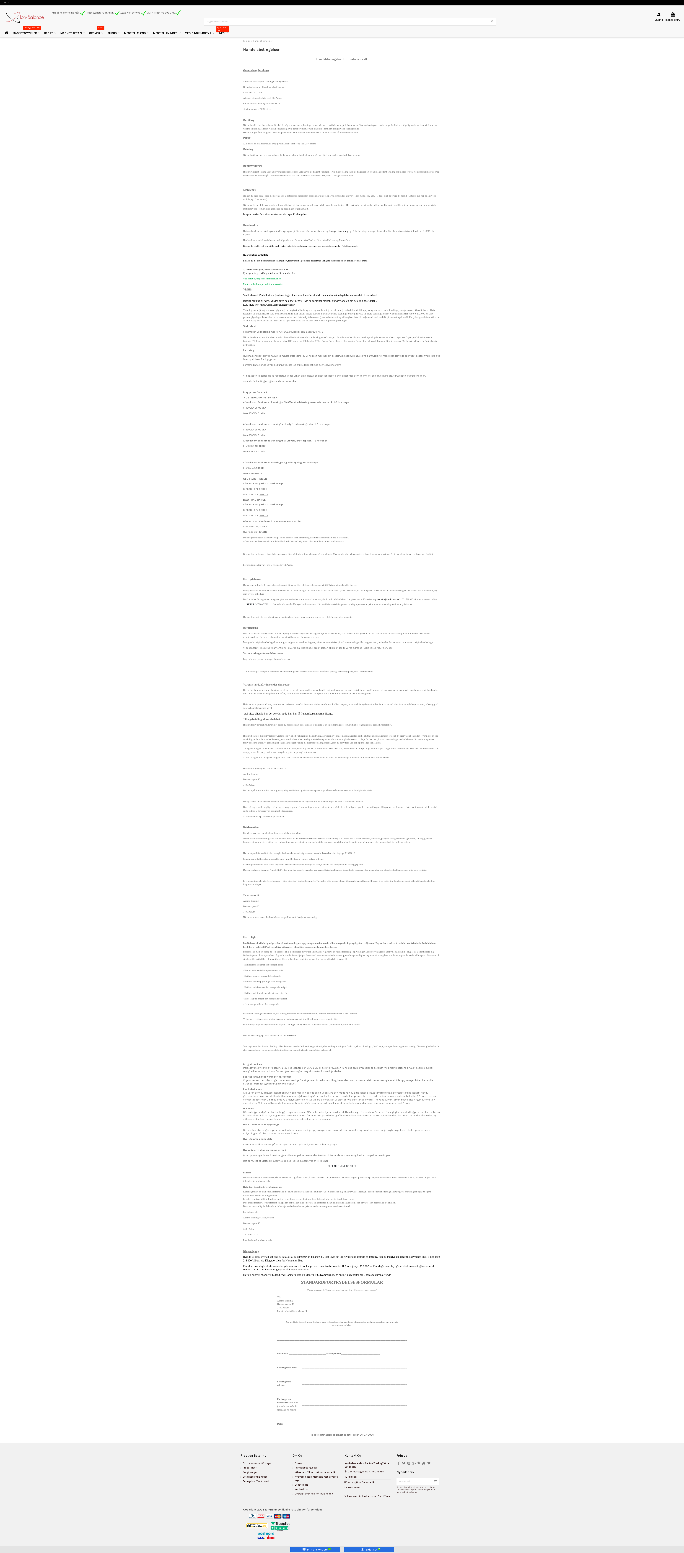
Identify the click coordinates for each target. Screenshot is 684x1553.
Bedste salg (301, 1484)
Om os (298, 1463)
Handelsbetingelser (306, 1467)
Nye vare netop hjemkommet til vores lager (316, 1478)
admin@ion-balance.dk (320, 1050)
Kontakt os (301, 1489)
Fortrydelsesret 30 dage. (257, 1463)
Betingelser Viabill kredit (257, 1481)
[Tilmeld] (435, 1481)
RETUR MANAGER (257, 604)
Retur (6, 2)
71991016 (352, 1476)
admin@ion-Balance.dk (361, 1482)
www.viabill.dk (265, 320)
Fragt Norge (249, 1472)
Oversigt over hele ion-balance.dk (314, 1493)
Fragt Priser (249, 1467)
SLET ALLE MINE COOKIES (342, 1166)
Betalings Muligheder (255, 1476)
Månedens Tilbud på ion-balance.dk (315, 1472)
